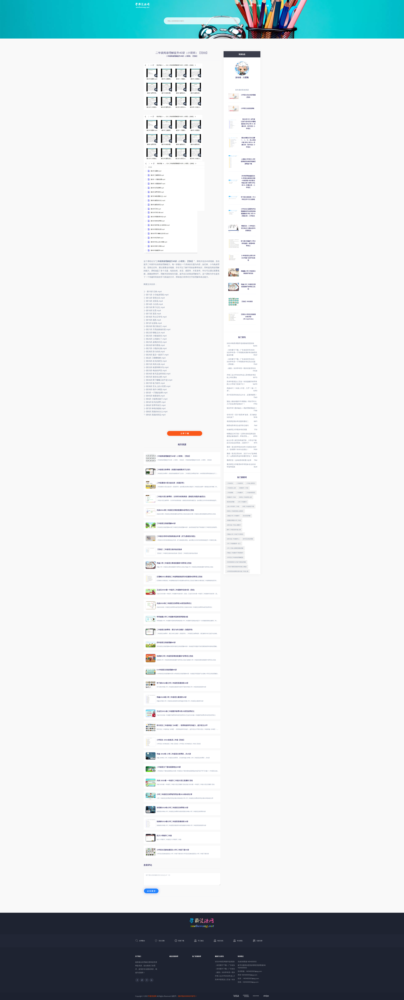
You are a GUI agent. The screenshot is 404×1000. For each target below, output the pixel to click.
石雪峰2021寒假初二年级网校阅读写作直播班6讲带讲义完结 (179, 577)
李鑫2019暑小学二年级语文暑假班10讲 (172, 697)
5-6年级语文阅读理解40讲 (167, 670)
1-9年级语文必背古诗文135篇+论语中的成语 (248, 258)
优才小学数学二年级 (164, 835)
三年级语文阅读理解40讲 (166, 523)
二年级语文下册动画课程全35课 (169, 767)
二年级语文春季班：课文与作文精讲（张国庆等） (175, 630)
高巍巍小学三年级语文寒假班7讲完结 (248, 272)
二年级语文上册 (231, 488)
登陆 (251, 5)
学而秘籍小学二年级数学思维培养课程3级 (172, 617)
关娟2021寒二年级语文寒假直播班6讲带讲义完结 (175, 510)
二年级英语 (240, 483)
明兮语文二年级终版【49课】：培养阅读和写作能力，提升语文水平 (182, 725)
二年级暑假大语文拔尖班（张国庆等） (171, 483)
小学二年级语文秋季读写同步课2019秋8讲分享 (174, 794)
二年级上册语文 (250, 483)
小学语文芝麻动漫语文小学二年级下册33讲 (173, 850)
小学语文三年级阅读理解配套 (235, 557)
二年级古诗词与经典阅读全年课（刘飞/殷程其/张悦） (176, 536)
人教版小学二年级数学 (233, 515)
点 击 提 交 (151, 891)
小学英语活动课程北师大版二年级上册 (237, 571)
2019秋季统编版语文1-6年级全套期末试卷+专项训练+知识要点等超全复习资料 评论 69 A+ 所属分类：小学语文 (248, 181)
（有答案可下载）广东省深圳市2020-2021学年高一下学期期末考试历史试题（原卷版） (241, 361)
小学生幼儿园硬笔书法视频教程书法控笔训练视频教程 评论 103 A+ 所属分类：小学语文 (248, 212)
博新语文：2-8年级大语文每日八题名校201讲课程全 (248, 228)
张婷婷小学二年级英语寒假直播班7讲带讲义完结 (175, 656)
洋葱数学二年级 (231, 497)
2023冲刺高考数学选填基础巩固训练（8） (231, 962)
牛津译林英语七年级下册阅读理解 (236, 562)
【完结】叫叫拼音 (247, 301)
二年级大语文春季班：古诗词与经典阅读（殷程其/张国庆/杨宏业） (182, 496)
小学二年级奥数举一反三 (234, 543)
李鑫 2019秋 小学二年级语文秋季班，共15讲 (174, 754)
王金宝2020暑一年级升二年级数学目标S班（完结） (176, 590)
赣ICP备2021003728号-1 (187, 996)
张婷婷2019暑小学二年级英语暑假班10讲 (172, 821)
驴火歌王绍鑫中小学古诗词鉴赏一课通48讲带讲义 (248, 243)
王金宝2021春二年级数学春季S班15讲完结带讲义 (175, 711)
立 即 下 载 (185, 433)
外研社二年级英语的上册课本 (235, 511)
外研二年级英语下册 (248, 506)
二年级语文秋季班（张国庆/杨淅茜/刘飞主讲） (174, 469)
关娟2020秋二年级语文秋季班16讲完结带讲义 (174, 603)
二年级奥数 (230, 492)
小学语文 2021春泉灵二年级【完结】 (171, 740)
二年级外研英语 (250, 492)
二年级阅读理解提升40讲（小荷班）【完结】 (174, 456)
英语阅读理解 (230, 502)
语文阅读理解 (246, 515)
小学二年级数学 (242, 502)
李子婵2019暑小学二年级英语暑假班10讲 (172, 683)
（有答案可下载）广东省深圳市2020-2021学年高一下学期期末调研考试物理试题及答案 (242, 352)
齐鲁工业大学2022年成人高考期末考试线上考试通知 (234, 976)
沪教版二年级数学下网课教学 (235, 553)
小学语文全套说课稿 (247, 108)
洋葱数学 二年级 (243, 488)
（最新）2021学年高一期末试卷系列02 (241, 368)
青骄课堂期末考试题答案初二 (238, 421)
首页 (243, 5)
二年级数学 (240, 492)
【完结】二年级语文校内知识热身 (169, 549)
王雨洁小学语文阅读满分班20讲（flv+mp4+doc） (248, 316)
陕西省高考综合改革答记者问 (238, 425)
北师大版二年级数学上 (233, 539)
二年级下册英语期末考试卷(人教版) (237, 566)
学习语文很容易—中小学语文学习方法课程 (248, 198)
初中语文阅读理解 (248, 539)
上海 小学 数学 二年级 (233, 506)
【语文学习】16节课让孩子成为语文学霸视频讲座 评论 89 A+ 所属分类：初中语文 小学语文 (248, 123)
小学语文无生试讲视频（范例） (248, 96)
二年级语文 (230, 483)
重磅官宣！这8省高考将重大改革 (239, 460)
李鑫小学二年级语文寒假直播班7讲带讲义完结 (174, 563)
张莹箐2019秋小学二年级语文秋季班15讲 (172, 807)
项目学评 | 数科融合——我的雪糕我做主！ (242, 408)
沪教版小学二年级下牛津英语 (235, 534)
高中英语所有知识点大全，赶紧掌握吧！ (242, 395)
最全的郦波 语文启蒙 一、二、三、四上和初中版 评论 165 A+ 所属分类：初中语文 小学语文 (248, 142)
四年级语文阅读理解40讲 (166, 642)
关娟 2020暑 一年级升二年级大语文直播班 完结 (175, 780)
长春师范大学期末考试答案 (237, 430)
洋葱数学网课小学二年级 (234, 520)
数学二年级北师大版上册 (234, 529)
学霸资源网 (152, 996)
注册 (259, 5)
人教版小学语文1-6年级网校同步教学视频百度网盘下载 (248, 161)
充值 (267, 5)
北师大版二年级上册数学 (234, 525)
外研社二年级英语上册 (245, 497)
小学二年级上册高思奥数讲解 (235, 548)
